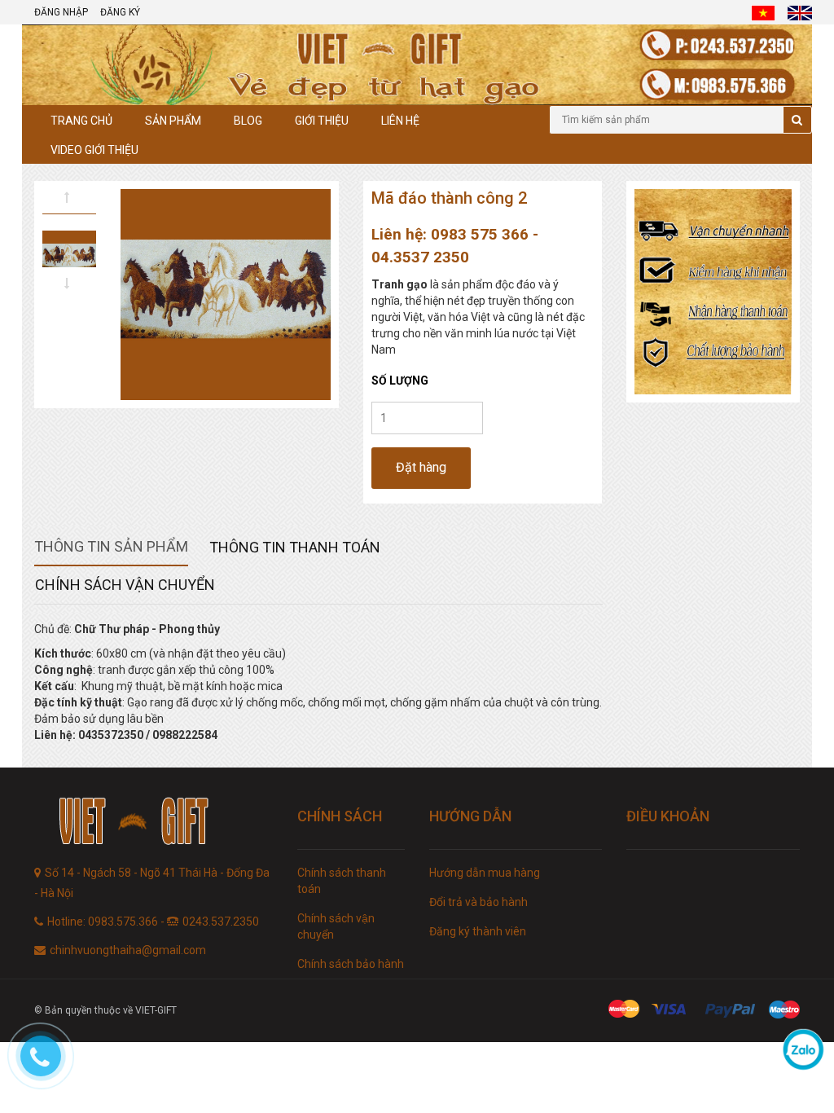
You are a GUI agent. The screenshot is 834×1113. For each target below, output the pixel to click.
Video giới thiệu (94, 149)
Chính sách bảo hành (350, 963)
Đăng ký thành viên (477, 931)
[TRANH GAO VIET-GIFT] (153, 823)
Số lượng (399, 380)
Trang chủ (81, 120)
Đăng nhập (61, 12)
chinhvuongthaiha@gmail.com (128, 950)
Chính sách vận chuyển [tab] (125, 584)
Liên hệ (400, 120)
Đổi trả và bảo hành (478, 901)
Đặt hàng (421, 467)
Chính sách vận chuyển (336, 926)
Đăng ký (120, 12)
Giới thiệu (322, 120)
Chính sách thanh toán (341, 880)
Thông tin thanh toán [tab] (294, 547)
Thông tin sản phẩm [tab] (111, 546)
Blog (248, 120)
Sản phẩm (173, 120)
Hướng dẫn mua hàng (484, 872)
